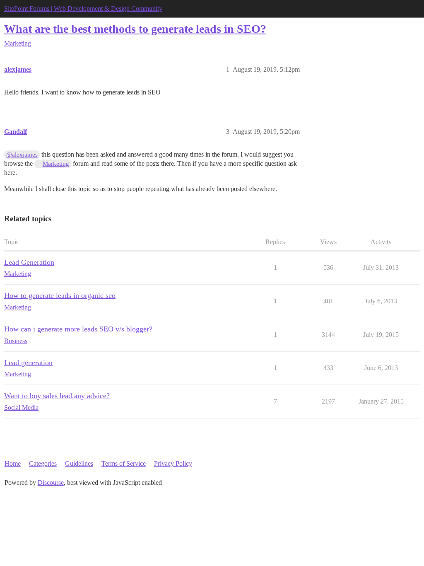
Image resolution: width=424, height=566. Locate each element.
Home (13, 463)
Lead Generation (29, 262)
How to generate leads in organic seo (60, 295)
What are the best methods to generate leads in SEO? (135, 28)
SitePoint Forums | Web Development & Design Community (83, 8)
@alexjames (22, 154)
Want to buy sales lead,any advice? (57, 396)
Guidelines (79, 463)
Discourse (51, 482)
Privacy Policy (173, 463)
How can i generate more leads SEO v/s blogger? (78, 329)
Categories (43, 463)
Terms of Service (123, 463)
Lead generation (28, 362)
